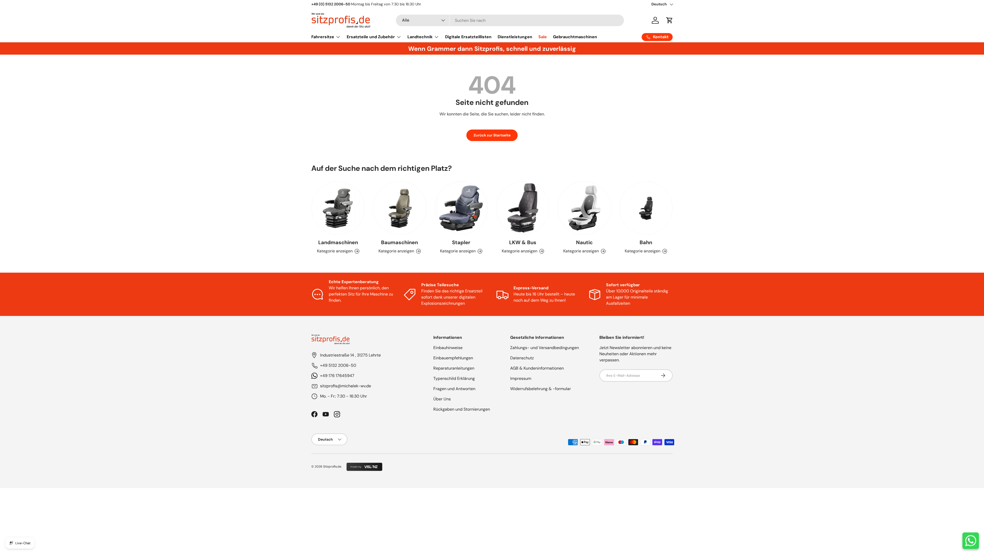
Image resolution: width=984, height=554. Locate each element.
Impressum (520, 378)
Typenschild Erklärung (454, 378)
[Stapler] (461, 208)
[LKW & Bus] (522, 208)
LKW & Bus (522, 242)
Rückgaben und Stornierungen (461, 409)
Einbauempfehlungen (453, 358)
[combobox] (510, 20)
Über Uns (442, 399)
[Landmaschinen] (338, 208)
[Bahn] (646, 208)
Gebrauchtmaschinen (575, 36)
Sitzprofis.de (332, 466)
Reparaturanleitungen (453, 368)
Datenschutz (522, 358)
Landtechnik (420, 36)
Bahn (646, 242)
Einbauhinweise (448, 347)
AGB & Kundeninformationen (537, 368)
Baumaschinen (399, 242)
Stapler (461, 242)
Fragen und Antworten (454, 388)
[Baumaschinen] (399, 208)
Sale (542, 36)
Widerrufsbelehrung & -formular (540, 388)
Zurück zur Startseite (492, 135)
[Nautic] (584, 208)
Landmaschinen (338, 242)
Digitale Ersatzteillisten (468, 36)
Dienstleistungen (515, 36)
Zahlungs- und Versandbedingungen (544, 347)
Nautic (584, 242)
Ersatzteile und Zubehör (371, 36)
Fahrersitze (322, 36)
